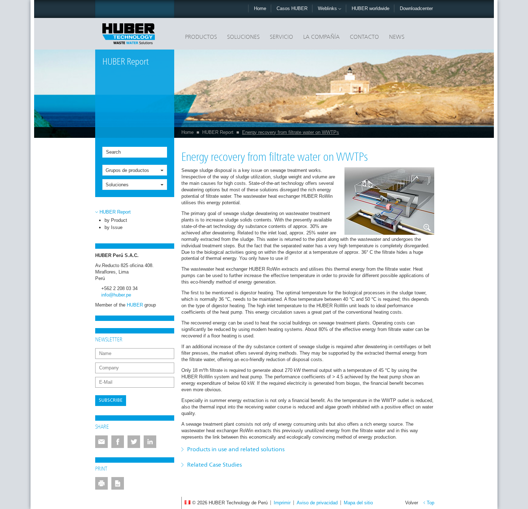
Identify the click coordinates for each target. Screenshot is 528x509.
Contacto (364, 37)
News (396, 37)
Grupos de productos (127, 170)
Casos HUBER (292, 8)
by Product (116, 220)
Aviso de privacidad (317, 502)
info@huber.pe (116, 295)
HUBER (135, 305)
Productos (201, 37)
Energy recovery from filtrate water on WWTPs (290, 132)
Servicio (281, 37)
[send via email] (101, 441)
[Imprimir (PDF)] (117, 483)
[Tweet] (134, 441)
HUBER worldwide (370, 8)
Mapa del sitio (358, 502)
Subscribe (110, 400)
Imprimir (282, 502)
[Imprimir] (101, 483)
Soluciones (243, 37)
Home (260, 8)
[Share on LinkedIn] (150, 441)
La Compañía (321, 37)
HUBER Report (217, 132)
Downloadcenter (416, 8)
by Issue (113, 227)
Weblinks (328, 8)
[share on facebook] (117, 441)
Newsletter (108, 340)
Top (430, 502)
